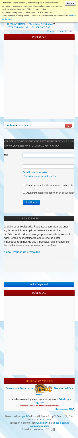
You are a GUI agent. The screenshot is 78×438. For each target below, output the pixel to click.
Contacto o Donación (57, 31)
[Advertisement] (39, 79)
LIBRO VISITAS (42, 27)
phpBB (25, 416)
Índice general (24, 125)
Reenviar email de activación (39, 176)
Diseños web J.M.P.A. (65, 409)
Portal (12, 125)
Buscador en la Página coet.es (19, 388)
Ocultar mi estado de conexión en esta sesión (49, 192)
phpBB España (61, 422)
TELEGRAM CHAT (18, 27)
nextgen (46, 419)
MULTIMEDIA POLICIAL (41, 23)
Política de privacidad (26, 252)
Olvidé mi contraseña (35, 172)
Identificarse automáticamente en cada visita (49, 185)
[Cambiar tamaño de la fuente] (68, 126)
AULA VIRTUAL (17, 23)
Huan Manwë (42, 422)
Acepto (70, 3)
